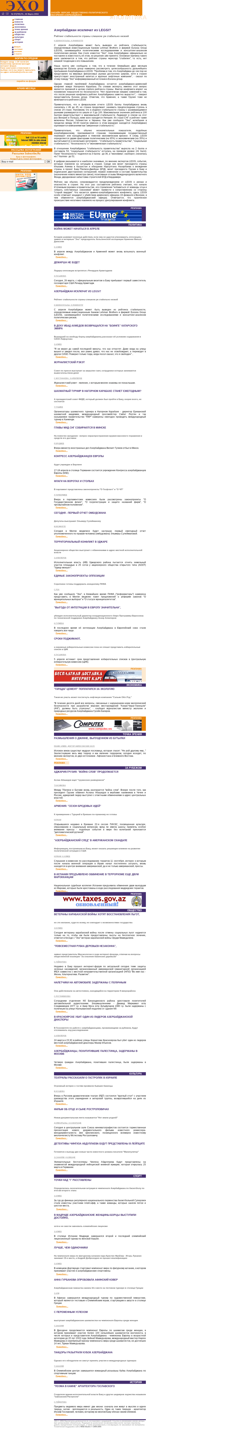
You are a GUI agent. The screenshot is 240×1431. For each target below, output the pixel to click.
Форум (17, 47)
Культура (19, 37)
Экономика (20, 27)
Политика (19, 24)
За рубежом (20, 32)
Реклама (18, 51)
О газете (18, 54)
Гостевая (18, 49)
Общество (19, 34)
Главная (18, 19)
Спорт (17, 39)
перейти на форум (26, 81)
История (18, 42)
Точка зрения (21, 29)
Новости (18, 22)
